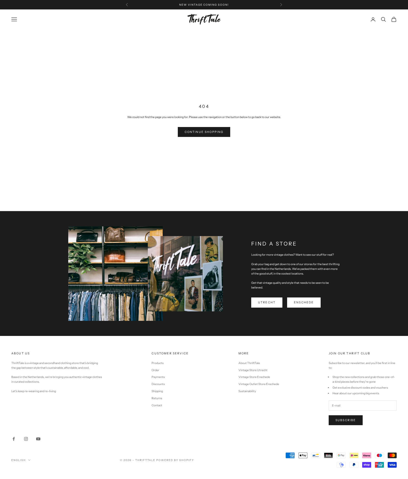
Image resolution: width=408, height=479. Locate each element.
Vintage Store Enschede (254, 377)
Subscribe (346, 420)
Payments (158, 377)
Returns (157, 398)
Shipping (157, 391)
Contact (157, 405)
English (18, 460)
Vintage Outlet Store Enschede (258, 384)
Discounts (158, 384)
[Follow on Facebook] (13, 439)
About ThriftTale (249, 363)
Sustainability (247, 391)
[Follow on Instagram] (26, 439)
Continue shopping (204, 132)
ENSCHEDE (304, 302)
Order (155, 370)
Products (158, 363)
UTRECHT (267, 302)
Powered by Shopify (175, 460)
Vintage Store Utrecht (253, 370)
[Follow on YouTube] (38, 439)
